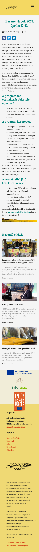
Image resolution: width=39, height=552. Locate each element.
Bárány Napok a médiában (12, 304)
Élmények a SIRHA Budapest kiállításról (18, 348)
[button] (32, 5)
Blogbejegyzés (21, 32)
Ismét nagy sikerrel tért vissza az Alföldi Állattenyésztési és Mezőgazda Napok (18, 261)
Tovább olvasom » (7, 278)
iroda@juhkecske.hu (15, 427)
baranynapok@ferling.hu (19, 212)
